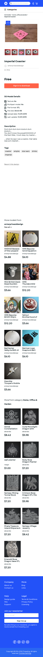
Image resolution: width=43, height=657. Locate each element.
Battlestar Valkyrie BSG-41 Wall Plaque (11, 349)
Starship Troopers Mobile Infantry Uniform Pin (12, 382)
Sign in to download (21, 86)
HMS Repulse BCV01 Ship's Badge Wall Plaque (10, 316)
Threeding (6, 3)
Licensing (25, 604)
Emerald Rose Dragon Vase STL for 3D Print (12, 560)
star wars (26, 151)
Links (24, 588)
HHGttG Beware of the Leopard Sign (11, 250)
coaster (8, 151)
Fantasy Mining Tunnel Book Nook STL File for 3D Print (12, 494)
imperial (8, 155)
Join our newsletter (13, 611)
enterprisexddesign (16, 66)
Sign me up (21, 621)
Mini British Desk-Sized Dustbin (12, 283)
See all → (8, 227)
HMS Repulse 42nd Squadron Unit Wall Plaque (30, 250)
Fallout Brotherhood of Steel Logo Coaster (29, 316)
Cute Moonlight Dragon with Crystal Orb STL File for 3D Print (29, 428)
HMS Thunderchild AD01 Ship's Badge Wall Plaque (28, 283)
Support (7, 604)
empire (17, 151)
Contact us (8, 588)
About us (8, 585)
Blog (23, 585)
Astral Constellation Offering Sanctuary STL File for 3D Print (11, 428)
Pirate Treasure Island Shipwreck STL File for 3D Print (12, 527)
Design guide (9, 599)
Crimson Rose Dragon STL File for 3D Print (29, 494)
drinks (34, 151)
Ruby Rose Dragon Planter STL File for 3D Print (29, 461)
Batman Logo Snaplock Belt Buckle (29, 349)
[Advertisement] (21, 191)
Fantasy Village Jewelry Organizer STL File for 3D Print (29, 527)
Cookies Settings (25, 653)
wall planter (10, 460)
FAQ (6, 602)
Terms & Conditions (29, 599)
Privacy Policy (27, 602)
